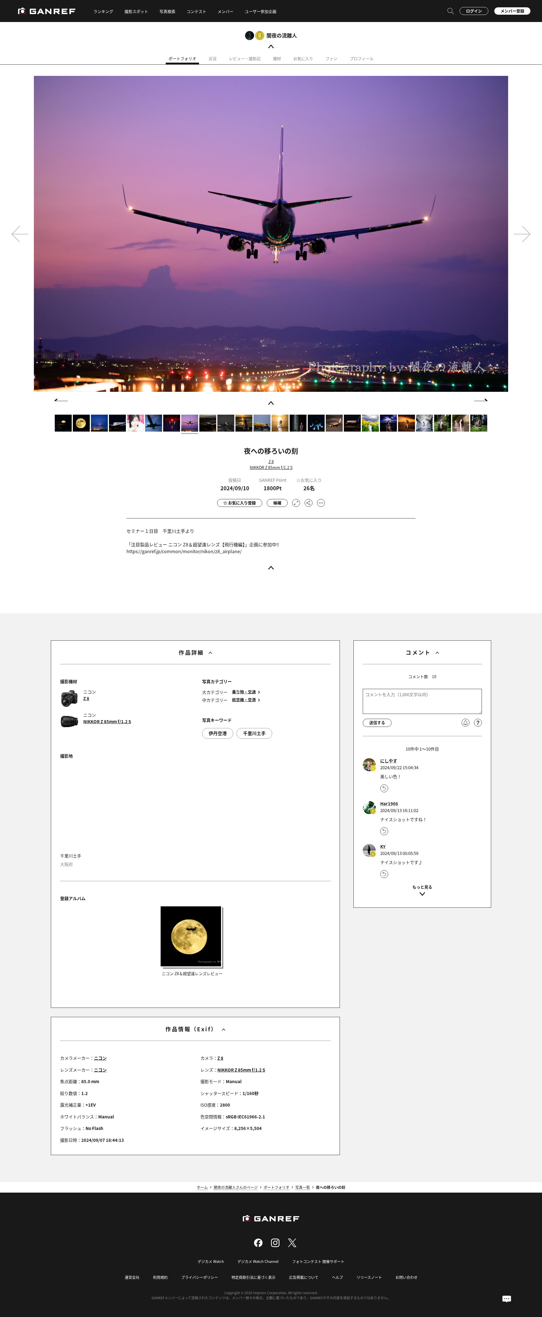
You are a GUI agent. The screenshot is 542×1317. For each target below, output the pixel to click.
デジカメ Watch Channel (258, 1261)
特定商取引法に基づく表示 (253, 1277)
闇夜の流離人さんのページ (236, 1187)
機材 (277, 58)
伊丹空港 (218, 733)
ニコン (100, 1058)
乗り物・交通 (244, 691)
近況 (213, 58)
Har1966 (389, 803)
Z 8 (271, 461)
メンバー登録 (512, 11)
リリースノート (369, 1277)
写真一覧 (302, 1187)
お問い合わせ (406, 1277)
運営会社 (132, 1277)
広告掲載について (303, 1277)
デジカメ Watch (211, 1261)
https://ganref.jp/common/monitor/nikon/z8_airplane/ (184, 551)
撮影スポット (136, 11)
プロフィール (361, 58)
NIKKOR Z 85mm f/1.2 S (271, 467)
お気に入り (303, 58)
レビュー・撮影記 (245, 58)
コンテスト (196, 11)
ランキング (103, 11)
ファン (331, 58)
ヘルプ (337, 1277)
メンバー (225, 11)
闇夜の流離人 (281, 35)
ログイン (474, 11)
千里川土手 (254, 733)
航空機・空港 (244, 699)
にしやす (388, 760)
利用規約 (160, 1277)
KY (383, 846)
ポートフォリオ (182, 58)
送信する (377, 722)
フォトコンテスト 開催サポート (318, 1261)
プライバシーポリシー (199, 1277)
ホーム (202, 1187)
